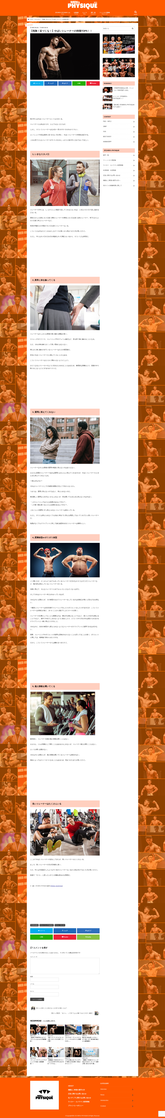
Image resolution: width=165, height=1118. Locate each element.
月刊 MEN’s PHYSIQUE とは (62, 13)
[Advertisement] (65, 101)
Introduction (104, 1100)
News (102, 1095)
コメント (33, 956)
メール (32, 984)
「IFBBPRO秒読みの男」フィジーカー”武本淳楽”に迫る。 (123, 89)
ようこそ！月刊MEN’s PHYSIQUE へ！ (120, 97)
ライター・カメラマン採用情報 (113, 165)
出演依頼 (76, 13)
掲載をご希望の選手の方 (76, 1090)
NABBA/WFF (107, 141)
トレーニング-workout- (47, 925)
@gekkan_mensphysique (56, 885)
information (35, 925)
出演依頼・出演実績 (109, 170)
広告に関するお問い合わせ (111, 175)
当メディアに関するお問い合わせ (79, 1098)
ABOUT (71, 1086)
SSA (104, 131)
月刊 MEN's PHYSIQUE (81, 1115)
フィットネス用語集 (104, 13)
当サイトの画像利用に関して (112, 185)
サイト (32, 991)
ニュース (84, 13)
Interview (103, 1089)
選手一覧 (93, 13)
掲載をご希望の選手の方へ (111, 180)
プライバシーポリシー (75, 1105)
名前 (31, 976)
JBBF (105, 126)
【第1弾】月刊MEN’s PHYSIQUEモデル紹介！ (123, 106)
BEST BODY (107, 136)
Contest (103, 1106)
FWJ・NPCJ (107, 121)
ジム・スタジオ (61, 925)
